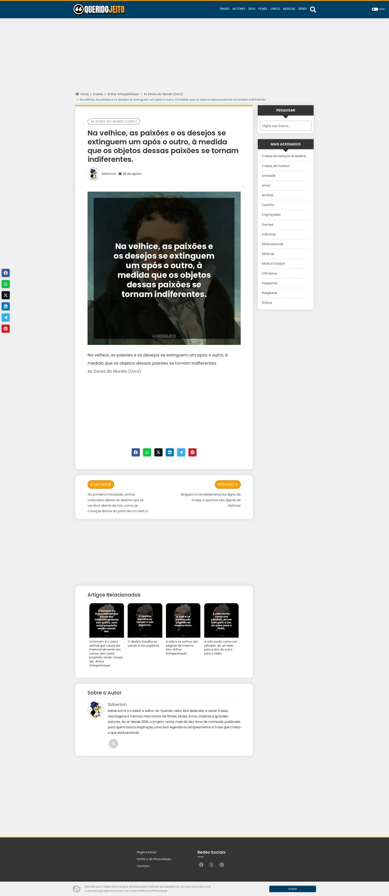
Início (85, 94)
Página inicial (146, 852)
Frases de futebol (276, 166)
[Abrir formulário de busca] (313, 9)
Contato (143, 866)
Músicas (268, 253)
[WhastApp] (147, 452)
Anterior (102, 484)
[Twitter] (158, 452)
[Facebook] (136, 452)
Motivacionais (272, 244)
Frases (98, 94)
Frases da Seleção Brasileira (284, 156)
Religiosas (269, 293)
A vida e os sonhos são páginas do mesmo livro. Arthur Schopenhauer (182, 648)
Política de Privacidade (154, 859)
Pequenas (269, 283)
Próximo (226, 484)
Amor (266, 185)
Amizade (269, 175)
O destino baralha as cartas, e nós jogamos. (144, 644)
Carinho (268, 205)
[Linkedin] (170, 452)
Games (267, 224)
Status (267, 302)
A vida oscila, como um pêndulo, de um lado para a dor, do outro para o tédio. (220, 648)
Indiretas (269, 234)
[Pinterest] (192, 452)
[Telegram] (181, 452)
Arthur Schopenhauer (123, 94)
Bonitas (268, 195)
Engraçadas (271, 214)
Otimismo (269, 273)
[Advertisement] (194, 58)
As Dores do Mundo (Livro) (163, 94)
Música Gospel (273, 263)
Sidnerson (109, 174)
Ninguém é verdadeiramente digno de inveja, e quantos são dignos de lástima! (211, 500)
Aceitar (292, 889)
